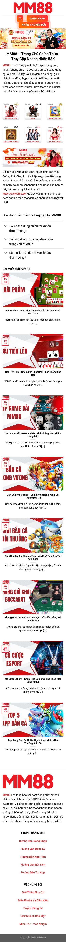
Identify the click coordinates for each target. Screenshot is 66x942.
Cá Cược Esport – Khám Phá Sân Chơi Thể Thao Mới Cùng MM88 (33, 680)
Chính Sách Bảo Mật (33, 916)
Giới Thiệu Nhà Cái (33, 892)
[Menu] (20, 18)
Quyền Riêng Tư (33, 908)
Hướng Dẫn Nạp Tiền (33, 856)
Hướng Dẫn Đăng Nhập (33, 841)
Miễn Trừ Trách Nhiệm (33, 924)
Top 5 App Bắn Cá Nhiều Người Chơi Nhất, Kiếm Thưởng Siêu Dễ (33, 742)
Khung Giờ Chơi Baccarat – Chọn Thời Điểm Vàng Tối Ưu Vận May (33, 619)
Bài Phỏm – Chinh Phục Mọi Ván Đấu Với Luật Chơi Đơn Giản (33, 312)
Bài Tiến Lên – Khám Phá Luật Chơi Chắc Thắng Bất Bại (33, 373)
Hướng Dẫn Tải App (33, 872)
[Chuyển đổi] (6, 226)
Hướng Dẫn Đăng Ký (33, 848)
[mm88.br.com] (33, 7)
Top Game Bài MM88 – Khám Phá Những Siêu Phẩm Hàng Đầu (33, 435)
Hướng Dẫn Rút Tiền (33, 864)
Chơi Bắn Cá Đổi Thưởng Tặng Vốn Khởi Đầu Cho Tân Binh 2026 (33, 557)
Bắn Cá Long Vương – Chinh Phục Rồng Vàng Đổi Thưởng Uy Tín (33, 496)
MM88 (6, 65)
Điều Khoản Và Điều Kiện (33, 900)
